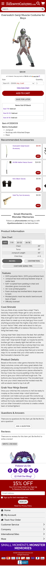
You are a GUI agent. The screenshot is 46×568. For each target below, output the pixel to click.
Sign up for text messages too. (16, 497)
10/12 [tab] (19, 243)
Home (7, 510)
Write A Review (9, 444)
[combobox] (20, 9)
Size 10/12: (7, 113)
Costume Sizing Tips (23, 266)
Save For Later (23, 99)
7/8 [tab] (11, 243)
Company (6, 529)
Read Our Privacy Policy (23, 506)
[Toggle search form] (38, 3)
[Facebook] (10, 470)
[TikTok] (36, 470)
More (3, 539)
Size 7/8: (6, 109)
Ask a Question (23, 426)
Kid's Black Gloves (19, 179)
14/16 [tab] (28, 243)
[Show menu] (3, 4)
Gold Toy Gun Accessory (21, 195)
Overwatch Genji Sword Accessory (21, 147)
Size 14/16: (7, 118)
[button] (43, 3)
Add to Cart (23, 93)
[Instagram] (26, 470)
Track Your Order (12, 520)
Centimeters (34, 261)
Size (3, 80)
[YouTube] (31, 470)
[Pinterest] (20, 470)
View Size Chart (23, 88)
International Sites (10, 534)
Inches (12, 261)
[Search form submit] (42, 9)
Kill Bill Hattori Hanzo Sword (22, 162)
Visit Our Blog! (24, 476)
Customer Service (10, 524)
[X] (15, 470)
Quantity (39, 80)
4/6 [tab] (5, 243)
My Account (10, 515)
